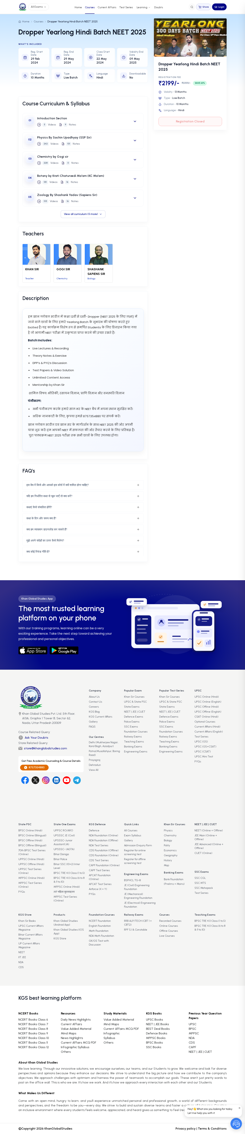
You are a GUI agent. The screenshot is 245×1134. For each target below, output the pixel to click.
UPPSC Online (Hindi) (31, 859)
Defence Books (156, 1033)
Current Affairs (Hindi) (207, 726)
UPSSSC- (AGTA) (64, 849)
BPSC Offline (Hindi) (30, 840)
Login (221, 7)
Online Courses (168, 926)
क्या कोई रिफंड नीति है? (38, 551)
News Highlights (72, 1038)
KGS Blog (94, 711)
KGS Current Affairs (100, 716)
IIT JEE (22, 957)
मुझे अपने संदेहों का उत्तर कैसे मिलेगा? (45, 540)
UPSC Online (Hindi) (206, 696)
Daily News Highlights (76, 1019)
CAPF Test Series (99, 870)
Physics (168, 830)
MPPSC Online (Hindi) (31, 878)
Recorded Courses (170, 921)
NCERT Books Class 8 (33, 1029)
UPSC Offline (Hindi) (206, 706)
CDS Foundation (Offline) (103, 850)
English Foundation (100, 926)
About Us (94, 696)
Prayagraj (94, 760)
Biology (168, 840)
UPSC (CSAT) (202, 751)
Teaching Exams (134, 741)
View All (93, 770)
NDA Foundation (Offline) (103, 840)
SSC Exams (131, 726)
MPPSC (194, 1033)
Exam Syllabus (132, 835)
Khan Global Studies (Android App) (66, 922)
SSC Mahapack (203, 888)
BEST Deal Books (158, 1029)
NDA (20, 962)
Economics (170, 850)
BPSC (192, 1029)
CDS (21, 967)
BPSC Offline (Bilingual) (32, 845)
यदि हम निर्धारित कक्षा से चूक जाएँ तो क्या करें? (49, 496)
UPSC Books (154, 1019)
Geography (170, 855)
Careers (94, 706)
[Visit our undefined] (35, 780)
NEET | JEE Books (157, 1024)
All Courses (130, 830)
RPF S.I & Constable (135, 929)
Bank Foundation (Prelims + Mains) (174, 882)
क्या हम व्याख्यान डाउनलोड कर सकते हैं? (46, 529)
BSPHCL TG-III (132, 880)
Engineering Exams (135, 751)
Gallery (93, 721)
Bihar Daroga (61, 854)
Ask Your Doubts (36, 737)
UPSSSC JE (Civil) (64, 835)
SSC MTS (200, 883)
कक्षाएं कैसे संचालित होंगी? (39, 507)
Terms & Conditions (212, 1128)
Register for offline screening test (135, 861)
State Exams (131, 706)
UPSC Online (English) (207, 701)
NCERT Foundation (100, 921)
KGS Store (60, 938)
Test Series (126, 7)
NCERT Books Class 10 (33, 1038)
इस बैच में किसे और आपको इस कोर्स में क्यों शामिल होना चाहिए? (57, 485)
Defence (94, 830)
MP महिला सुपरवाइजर (64, 891)
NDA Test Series (98, 845)
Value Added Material (76, 1029)
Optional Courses (204, 721)
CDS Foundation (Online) (103, 855)
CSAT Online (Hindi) (206, 716)
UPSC (192, 1024)
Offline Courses (168, 930)
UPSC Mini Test (203, 756)
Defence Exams (133, 716)
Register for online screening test (135, 852)
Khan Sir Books (27, 921)
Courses (90, 7)
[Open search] (192, 6)
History (168, 860)
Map (166, 865)
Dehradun (95, 765)
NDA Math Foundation (101, 935)
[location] (19, 718)
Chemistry (170, 835)
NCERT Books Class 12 (33, 1047)
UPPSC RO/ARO (63, 830)
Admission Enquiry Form (138, 845)
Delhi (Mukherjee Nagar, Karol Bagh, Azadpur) (103, 744)
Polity (167, 845)
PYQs (197, 761)
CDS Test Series (99, 860)
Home (78, 7)
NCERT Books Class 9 (33, 1033)
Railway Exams (133, 736)
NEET (21, 952)
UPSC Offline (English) (207, 711)
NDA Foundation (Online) (103, 835)
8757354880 (37, 767)
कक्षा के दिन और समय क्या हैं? (41, 518)
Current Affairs (107, 7)
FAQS (92, 726)
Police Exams (131, 721)
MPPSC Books (156, 1038)
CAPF (192, 1047)
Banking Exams (133, 746)
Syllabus (109, 1038)
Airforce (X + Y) (98, 889)
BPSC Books (154, 1042)
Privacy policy (186, 1128)
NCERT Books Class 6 (33, 1019)
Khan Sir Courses (134, 696)
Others (109, 1042)
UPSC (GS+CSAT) (205, 746)
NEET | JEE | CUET (134, 711)
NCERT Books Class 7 (33, 1024)
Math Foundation (99, 930)
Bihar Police (60, 859)
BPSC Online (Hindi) (30, 830)
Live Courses (167, 935)
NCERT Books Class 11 (33, 1042)
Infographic (112, 1033)
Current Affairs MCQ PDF (78, 1042)
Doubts (158, 7)
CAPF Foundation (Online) (104, 865)
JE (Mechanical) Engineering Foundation (138, 896)
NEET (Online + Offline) (208, 830)
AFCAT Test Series (100, 884)
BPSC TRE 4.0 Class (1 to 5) (69, 873)
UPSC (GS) (201, 741)
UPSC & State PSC (135, 701)
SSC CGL (200, 878)
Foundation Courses (135, 731)
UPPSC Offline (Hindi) (31, 864)
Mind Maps (68, 1033)
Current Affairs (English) (208, 731)
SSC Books (153, 1047)
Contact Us (95, 701)
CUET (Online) (203, 853)
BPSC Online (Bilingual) (32, 835)
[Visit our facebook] (25, 780)
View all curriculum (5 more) (81, 214)
